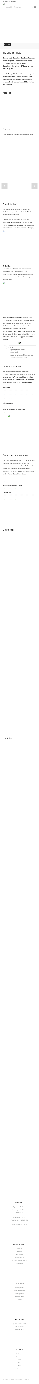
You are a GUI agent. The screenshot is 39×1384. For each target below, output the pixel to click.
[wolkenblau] (5, 399)
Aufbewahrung (19, 1296)
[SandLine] (21, 488)
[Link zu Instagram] (22, 1381)
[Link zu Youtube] (34, 1381)
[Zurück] (5, 186)
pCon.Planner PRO (19, 1324)
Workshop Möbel (19, 1290)
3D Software (20, 1327)
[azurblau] (5, 395)
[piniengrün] (32, 395)
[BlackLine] (5, 488)
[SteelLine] (5, 482)
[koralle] (10, 395)
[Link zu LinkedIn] (25, 1381)
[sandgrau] (16, 390)
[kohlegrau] (5, 406)
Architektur (14, 1)
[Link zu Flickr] (28, 1381)
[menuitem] (31, 7)
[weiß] (27, 390)
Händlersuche (19, 1354)
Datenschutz (18, 1379)
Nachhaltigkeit (27, 382)
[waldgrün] (27, 395)
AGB (19, 1366)
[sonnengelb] (21, 395)
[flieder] (16, 395)
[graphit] (10, 390)
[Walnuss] (5, 412)
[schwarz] (5, 390)
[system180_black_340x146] (12, 7)
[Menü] (35, 7)
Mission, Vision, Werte (19, 1260)
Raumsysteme (19, 1288)
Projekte (19, 1251)
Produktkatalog (19, 1330)
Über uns (19, 1248)
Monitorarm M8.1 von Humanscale (18, 331)
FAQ (19, 1360)
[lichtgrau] (21, 390)
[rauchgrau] (16, 406)
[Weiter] (35, 186)
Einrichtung (6, 1)
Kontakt (19, 1369)
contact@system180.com (19, 1224)
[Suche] (31, 7)
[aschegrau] (10, 406)
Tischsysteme (19, 1293)
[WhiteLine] (16, 488)
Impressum (26, 1379)
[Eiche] (10, 412)
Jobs (19, 1363)
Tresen (19, 1299)
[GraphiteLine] (10, 488)
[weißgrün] (10, 399)
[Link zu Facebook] (19, 1381)
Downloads (19, 1357)
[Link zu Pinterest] (31, 1381)
